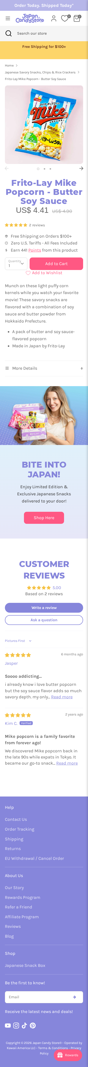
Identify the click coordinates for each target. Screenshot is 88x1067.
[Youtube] (8, 1025)
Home (9, 65)
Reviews (13, 926)
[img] (18, 655)
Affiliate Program (22, 916)
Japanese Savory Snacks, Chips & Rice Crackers (40, 72)
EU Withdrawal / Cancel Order (34, 858)
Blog (9, 936)
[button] (16, 225)
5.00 (57, 587)
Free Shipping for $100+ (44, 46)
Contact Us (16, 819)
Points (34, 250)
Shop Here (44, 517)
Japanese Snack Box (25, 965)
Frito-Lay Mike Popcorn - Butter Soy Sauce (35, 79)
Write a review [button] (44, 607)
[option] (44, 46)
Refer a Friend (18, 907)
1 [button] (38, 169)
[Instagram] (16, 1025)
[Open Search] (8, 33)
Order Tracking (19, 829)
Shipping (14, 839)
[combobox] (38, 33)
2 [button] (44, 169)
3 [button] (50, 169)
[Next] (81, 168)
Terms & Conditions (53, 1048)
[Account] (54, 17)
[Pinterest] (33, 1025)
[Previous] (6, 168)
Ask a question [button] (44, 620)
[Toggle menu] (6, 18)
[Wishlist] (64, 18)
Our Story (14, 887)
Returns (13, 848)
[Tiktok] (24, 1025)
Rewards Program (22, 897)
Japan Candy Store (46, 1043)
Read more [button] (62, 697)
